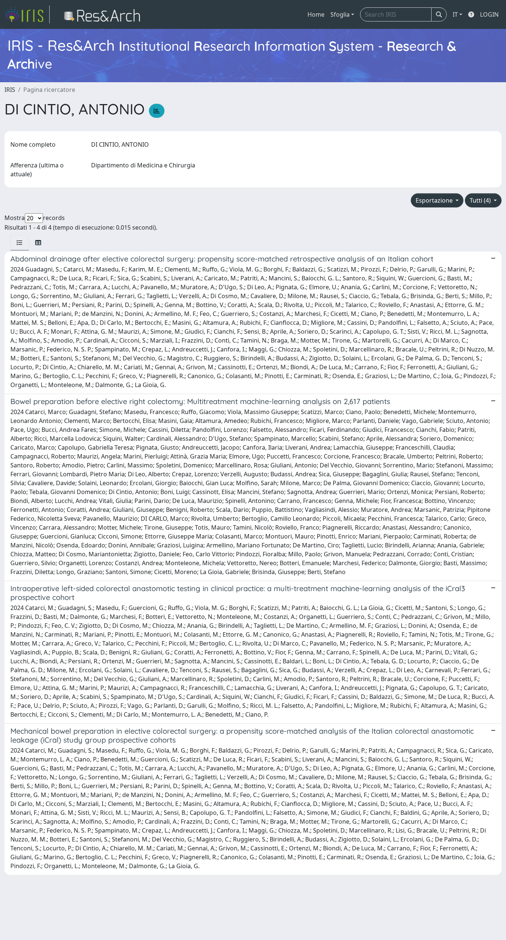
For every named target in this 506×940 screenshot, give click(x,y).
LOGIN (489, 14)
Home (315, 14)
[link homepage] (27, 14)
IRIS (9, 90)
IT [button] (455, 14)
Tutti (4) (481, 200)
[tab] (19, 242)
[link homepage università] (104, 14)
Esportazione (435, 200)
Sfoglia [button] (340, 14)
